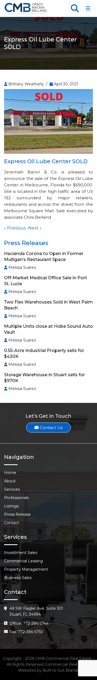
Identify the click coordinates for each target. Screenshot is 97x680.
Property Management (26, 569)
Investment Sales (20, 552)
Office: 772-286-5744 (28, 623)
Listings (11, 506)
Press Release (17, 514)
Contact (11, 522)
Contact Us (51, 427)
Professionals (16, 497)
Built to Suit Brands (61, 670)
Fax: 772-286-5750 (26, 631)
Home (10, 472)
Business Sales (18, 577)
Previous (16, 228)
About (10, 481)
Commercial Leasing (23, 561)
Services (12, 489)
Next (33, 228)
